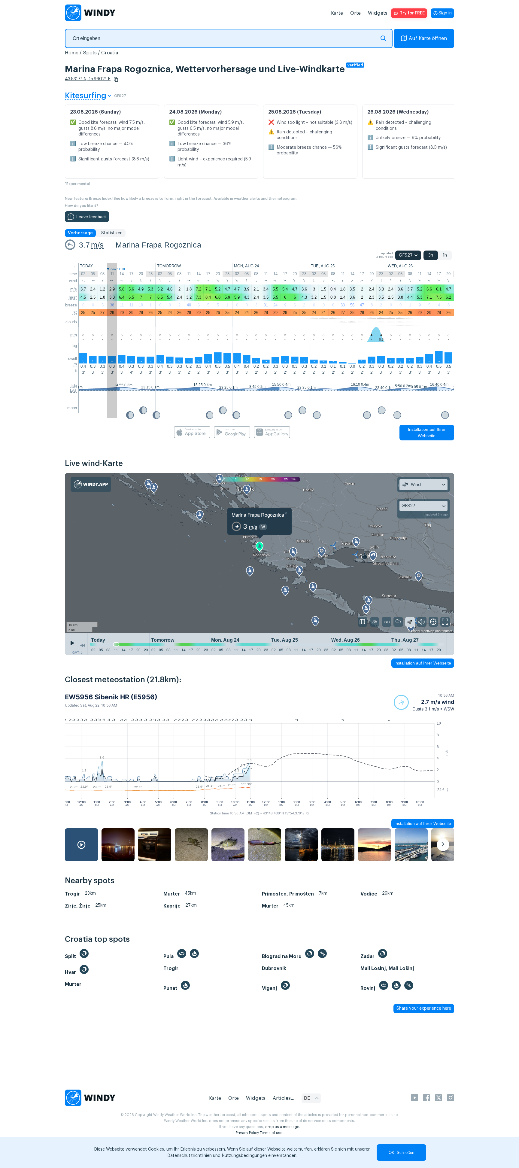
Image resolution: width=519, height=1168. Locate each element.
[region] (259, 553)
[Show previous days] (82, 645)
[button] (116, 79)
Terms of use (271, 1133)
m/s (97, 245)
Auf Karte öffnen (428, 38)
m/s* (73, 297)
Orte (355, 13)
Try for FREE (412, 13)
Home (71, 52)
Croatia (109, 52)
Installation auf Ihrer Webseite (427, 432)
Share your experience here (423, 1008)
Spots (90, 52)
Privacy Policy (247, 1133)
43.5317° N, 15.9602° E (88, 79)
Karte (337, 13)
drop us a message (282, 1127)
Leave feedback (91, 216)
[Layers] (362, 622)
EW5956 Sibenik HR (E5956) (111, 697)
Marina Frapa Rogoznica (158, 245)
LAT (73, 390)
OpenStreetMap (422, 630)
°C (75, 312)
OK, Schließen (401, 1152)
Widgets (377, 13)
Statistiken (112, 233)
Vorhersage (80, 233)
